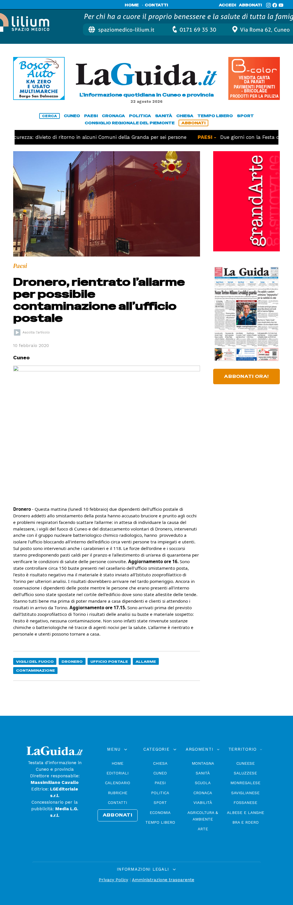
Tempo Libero (160, 822)
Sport (160, 802)
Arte (203, 829)
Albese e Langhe (245, 812)
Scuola (203, 782)
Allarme (146, 661)
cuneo (72, 115)
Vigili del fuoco (35, 661)
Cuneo (160, 773)
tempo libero (215, 115)
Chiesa (160, 763)
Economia (160, 812)
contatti (156, 5)
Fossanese (245, 802)
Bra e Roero (245, 822)
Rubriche (117, 792)
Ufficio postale (109, 661)
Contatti (117, 802)
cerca (49, 116)
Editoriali (117, 773)
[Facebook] (274, 5)
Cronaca (202, 792)
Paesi (160, 782)
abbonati (250, 5)
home (132, 5)
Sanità (203, 773)
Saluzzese (245, 773)
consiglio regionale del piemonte (130, 123)
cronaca (113, 115)
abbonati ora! (246, 376)
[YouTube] (281, 5)
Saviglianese (245, 792)
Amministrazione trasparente (163, 879)
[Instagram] (268, 5)
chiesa (184, 115)
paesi (91, 115)
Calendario (117, 782)
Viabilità (202, 802)
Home (117, 763)
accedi (227, 5)
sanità (163, 115)
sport (245, 115)
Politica (160, 792)
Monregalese (245, 782)
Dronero (72, 661)
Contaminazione (35, 670)
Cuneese (245, 763)
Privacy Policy (113, 879)
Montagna (203, 763)
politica (140, 115)
